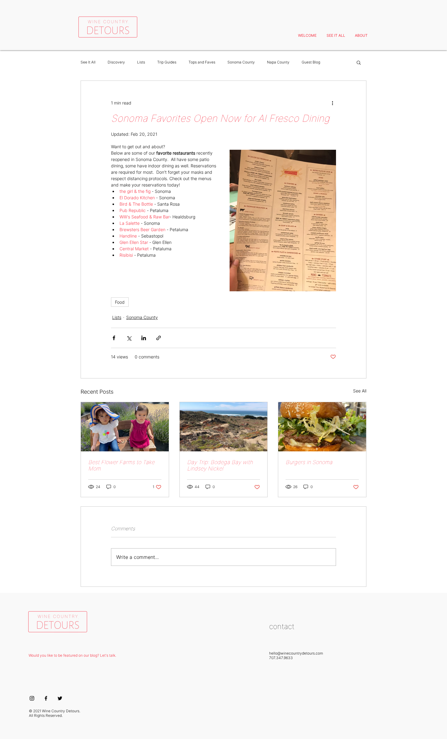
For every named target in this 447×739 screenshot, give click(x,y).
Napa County (278, 62)
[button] (359, 62)
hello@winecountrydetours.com (296, 653)
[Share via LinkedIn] (144, 338)
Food (120, 302)
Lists (141, 62)
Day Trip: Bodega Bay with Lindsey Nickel (220, 465)
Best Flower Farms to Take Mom (121, 465)
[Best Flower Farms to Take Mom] (125, 426)
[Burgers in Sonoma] (322, 426)
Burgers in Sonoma (309, 462)
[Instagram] (32, 698)
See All (359, 390)
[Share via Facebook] (114, 338)
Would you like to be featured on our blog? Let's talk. (72, 655)
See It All (88, 62)
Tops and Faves (202, 62)
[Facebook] (46, 698)
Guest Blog (311, 62)
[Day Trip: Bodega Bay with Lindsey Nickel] (224, 426)
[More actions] (332, 102)
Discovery (116, 62)
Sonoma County (241, 62)
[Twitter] (60, 698)
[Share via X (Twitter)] (129, 338)
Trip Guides (166, 62)
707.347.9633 (281, 657)
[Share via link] (158, 338)
